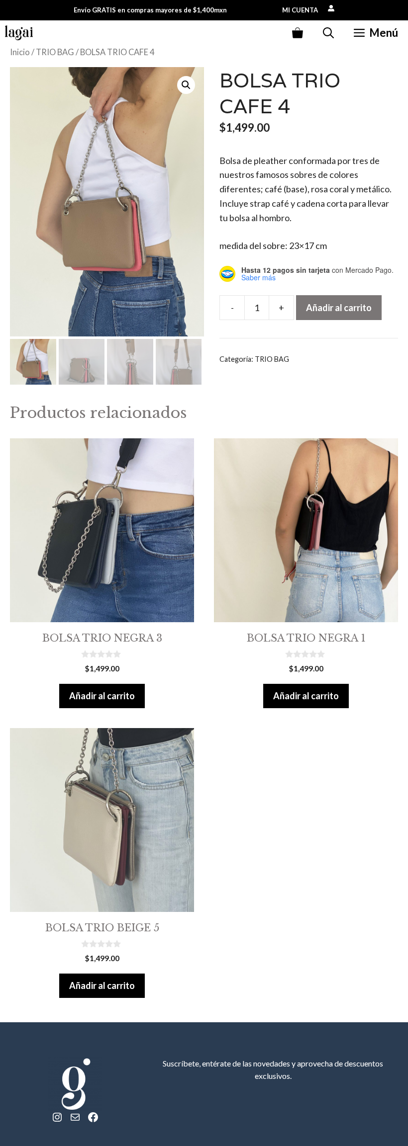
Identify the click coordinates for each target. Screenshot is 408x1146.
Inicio (20, 52)
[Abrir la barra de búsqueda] (328, 32)
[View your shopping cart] (297, 32)
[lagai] (19, 32)
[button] (186, 85)
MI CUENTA (300, 10)
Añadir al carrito (339, 307)
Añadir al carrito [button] (102, 695)
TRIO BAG (55, 52)
